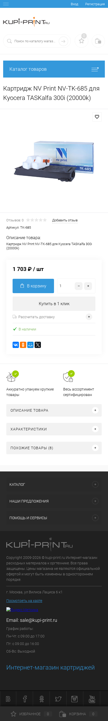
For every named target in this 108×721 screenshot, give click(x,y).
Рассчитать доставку (36, 317)
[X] (38, 345)
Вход (74, 4)
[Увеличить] (54, 162)
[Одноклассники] (23, 345)
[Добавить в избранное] (97, 117)
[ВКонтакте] (16, 345)
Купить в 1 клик (54, 303)
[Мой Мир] (30, 345)
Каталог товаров (28, 69)
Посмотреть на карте (24, 601)
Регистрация (95, 4)
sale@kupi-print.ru (38, 620)
